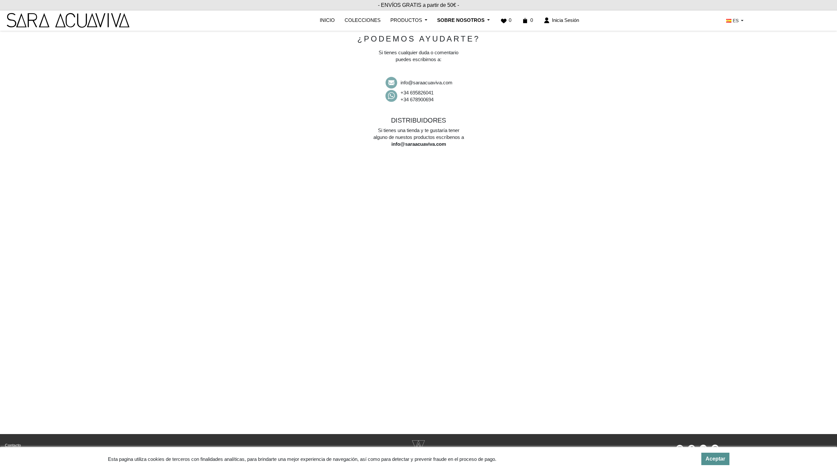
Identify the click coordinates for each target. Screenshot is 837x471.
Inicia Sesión (565, 20)
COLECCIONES (363, 20)
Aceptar (715, 459)
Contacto (13, 445)
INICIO (327, 20)
